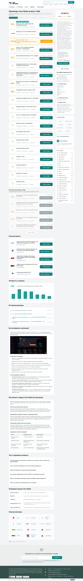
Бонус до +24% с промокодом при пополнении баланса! (25, 24)
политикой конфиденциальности (51, 560)
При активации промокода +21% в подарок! (27, 55)
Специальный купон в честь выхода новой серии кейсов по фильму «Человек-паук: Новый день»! (27, 74)
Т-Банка (25, 426)
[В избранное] (10, 21)
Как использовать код (57, 568)
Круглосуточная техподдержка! (24, 123)
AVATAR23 (24, 313)
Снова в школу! (40, 7)
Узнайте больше (67, 60)
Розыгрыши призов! (21, 165)
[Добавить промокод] (71, 7)
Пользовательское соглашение (54, 570)
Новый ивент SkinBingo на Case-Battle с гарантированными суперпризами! (26, 225)
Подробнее (33, 34)
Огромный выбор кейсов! (22, 148)
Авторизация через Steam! (23, 131)
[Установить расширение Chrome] (26, 577)
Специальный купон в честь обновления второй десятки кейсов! (26, 64)
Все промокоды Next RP (21, 260)
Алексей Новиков (63, 140)
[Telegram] (45, 572)
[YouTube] (45, 575)
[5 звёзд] (67, 16)
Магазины (12, 7)
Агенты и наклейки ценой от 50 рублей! (26, 115)
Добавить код (59, 576)
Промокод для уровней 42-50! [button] (24, 272)
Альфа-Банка (32, 426)
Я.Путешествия (67, 4)
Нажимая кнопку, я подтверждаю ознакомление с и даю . (42, 561)
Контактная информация (68, 576)
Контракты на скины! (21, 173)
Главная (10, 541)
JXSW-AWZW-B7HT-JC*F (39, 321)
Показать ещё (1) (31, 232)
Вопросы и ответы (67, 568)
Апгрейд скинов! (20, 181)
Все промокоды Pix (20, 252)
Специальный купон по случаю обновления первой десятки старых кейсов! (27, 203)
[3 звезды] (64, 16)
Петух (61, 4)
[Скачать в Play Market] (19, 577)
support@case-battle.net (63, 77)
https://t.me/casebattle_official (64, 81)
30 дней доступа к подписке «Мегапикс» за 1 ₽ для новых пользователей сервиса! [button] (27, 250)
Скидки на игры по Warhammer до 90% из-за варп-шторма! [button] (27, 265)
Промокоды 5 (21, 17)
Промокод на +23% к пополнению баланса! (27, 210)
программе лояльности (27, 41)
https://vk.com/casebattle (63, 79)
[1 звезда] (62, 16)
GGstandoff (45, 4)
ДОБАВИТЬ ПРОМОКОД (63, 63)
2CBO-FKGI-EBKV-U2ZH (38, 317)
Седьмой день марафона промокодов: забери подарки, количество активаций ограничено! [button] (26, 257)
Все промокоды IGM (20, 267)
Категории (20, 7)
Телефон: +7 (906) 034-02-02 (36, 572)
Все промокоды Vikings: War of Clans (23, 274)
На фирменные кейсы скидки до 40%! (25, 90)
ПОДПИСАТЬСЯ (57, 557)
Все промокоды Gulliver (21, 244)
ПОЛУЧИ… (24, 310)
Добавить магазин (51, 576)
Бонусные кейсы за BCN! (22, 140)
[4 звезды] (65, 16)
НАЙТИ (71, 2)
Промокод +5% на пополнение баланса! (26, 31)
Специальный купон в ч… (24, 317)
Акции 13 (27, 17)
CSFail (73, 4)
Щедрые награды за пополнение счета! (26, 106)
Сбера (28, 426)
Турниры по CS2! (20, 156)
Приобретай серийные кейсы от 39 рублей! (27, 98)
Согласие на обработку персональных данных (57, 574)
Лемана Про (56, 4)
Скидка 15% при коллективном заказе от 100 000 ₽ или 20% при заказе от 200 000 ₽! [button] (27, 242)
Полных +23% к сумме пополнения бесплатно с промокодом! (25, 48)
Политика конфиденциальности (54, 572)
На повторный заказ (41, 17)
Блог (27, 7)
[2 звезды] (63, 16)
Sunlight (51, 4)
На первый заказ (33, 17)
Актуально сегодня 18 (13, 17)
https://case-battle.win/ (62, 78)
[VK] (45, 569)
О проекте (50, 568)
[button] (12, 33)
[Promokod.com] (13, 3)
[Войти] (73, 7)
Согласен (72, 579)
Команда (50, 578)
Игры (14, 541)
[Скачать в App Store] (12, 577)
